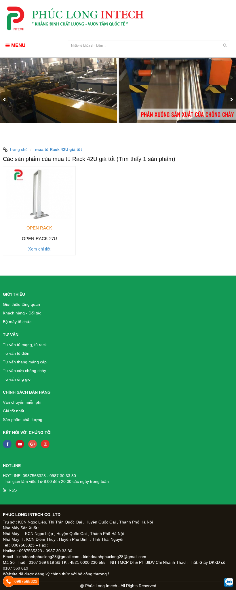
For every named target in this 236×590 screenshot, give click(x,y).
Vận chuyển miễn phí (22, 402)
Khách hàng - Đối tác (22, 313)
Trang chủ (18, 149)
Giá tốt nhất (13, 411)
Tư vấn (10, 334)
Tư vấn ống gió (17, 379)
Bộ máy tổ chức (17, 321)
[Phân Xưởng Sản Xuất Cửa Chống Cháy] (118, 99)
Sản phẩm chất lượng (22, 419)
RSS (13, 490)
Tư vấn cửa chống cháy (24, 370)
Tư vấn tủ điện (16, 353)
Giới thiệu (14, 294)
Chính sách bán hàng (27, 392)
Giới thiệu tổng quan (21, 304)
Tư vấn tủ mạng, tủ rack (25, 344)
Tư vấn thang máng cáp (25, 362)
